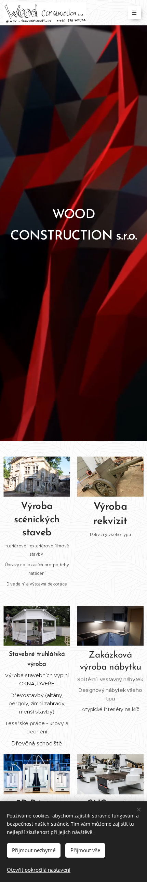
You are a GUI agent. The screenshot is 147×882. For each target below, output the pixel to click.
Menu (134, 12)
